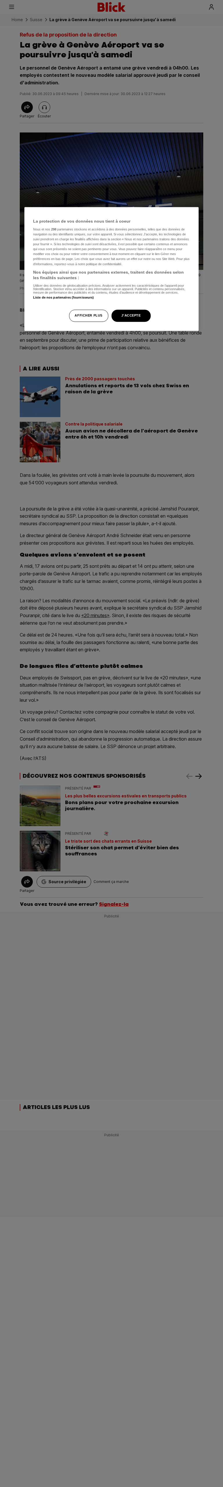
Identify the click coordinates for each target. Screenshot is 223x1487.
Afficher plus (88, 315)
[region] (111, 269)
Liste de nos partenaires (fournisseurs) (63, 297)
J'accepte (131, 315)
